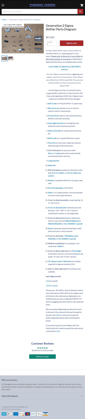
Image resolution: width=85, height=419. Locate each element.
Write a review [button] (42, 356)
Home (4, 20)
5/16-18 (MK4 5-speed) (73, 224)
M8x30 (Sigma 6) (72, 221)
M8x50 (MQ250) (54, 224)
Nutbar (51, 180)
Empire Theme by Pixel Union (11, 409)
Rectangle (77, 251)
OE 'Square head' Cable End (59, 261)
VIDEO (60, 246)
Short (50, 153)
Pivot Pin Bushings (55, 188)
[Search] (80, 11)
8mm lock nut (53, 108)
